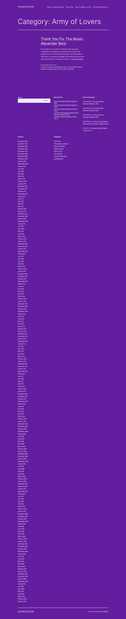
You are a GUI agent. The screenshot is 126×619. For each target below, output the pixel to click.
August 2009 (22, 434)
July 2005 (21, 556)
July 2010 (21, 406)
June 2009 (21, 439)
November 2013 (23, 306)
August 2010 (21, 403)
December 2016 (22, 213)
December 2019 (22, 156)
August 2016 (21, 223)
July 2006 (21, 526)
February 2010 (22, 418)
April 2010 (21, 413)
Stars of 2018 (58, 153)
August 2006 (22, 524)
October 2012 (22, 338)
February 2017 (22, 208)
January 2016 (22, 241)
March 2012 (21, 356)
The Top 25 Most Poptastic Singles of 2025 (65, 102)
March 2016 (21, 236)
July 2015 (21, 256)
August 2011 (21, 373)
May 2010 (21, 411)
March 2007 (21, 506)
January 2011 (22, 391)
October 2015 (22, 248)
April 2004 (21, 594)
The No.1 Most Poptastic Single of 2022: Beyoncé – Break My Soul (66, 113)
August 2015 (21, 253)
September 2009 (23, 431)
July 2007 (21, 496)
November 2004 (23, 576)
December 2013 (22, 303)
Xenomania (71, 69)
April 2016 (21, 233)
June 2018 (21, 171)
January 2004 (22, 601)
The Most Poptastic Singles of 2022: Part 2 (65, 117)
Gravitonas (79, 67)
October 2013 (22, 308)
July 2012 (21, 346)
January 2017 (22, 211)
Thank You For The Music (60, 69)
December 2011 (22, 363)
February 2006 (22, 538)
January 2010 (22, 421)
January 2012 (22, 361)
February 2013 (22, 329)
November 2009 (23, 426)
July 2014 (21, 286)
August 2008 (22, 464)
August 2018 (21, 166)
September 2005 (23, 551)
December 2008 (23, 454)
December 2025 (23, 141)
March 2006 (21, 536)
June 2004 (21, 589)
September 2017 (23, 193)
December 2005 (23, 544)
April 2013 (21, 323)
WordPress (104, 611)
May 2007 (21, 501)
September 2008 (23, 461)
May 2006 (21, 531)
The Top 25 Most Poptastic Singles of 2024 (65, 106)
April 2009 (21, 443)
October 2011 (22, 369)
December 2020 (23, 153)
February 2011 (22, 388)
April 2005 (21, 564)
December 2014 (23, 274)
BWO (74, 67)
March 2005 (21, 566)
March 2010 (21, 416)
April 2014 (21, 293)
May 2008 (21, 471)
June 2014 (21, 288)
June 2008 (21, 468)
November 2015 (23, 246)
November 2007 (23, 486)
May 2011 (21, 381)
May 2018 (21, 173)
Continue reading (77, 59)
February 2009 (22, 449)
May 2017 (21, 203)
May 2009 (21, 441)
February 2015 (22, 268)
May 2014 (21, 291)
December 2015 (22, 243)
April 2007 (21, 504)
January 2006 (22, 541)
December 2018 (22, 158)
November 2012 (23, 336)
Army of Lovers (67, 67)
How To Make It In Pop (83, 7)
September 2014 (23, 281)
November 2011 (22, 366)
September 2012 (23, 341)
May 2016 (21, 231)
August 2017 (21, 196)
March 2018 (21, 178)
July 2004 (21, 586)
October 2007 (22, 489)
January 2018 (22, 183)
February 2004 (22, 599)
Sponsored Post (59, 148)
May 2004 (21, 591)
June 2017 (21, 201)
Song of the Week (59, 146)
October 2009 (22, 428)
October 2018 (22, 161)
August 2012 (21, 343)
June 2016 (21, 228)
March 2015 (21, 266)
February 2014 (22, 298)
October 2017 (22, 191)
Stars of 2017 (58, 151)
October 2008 (22, 458)
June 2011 (21, 378)
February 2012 (22, 358)
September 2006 (23, 521)
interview (43, 69)
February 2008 (22, 479)
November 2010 (23, 396)
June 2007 (21, 498)
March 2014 (21, 296)
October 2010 (22, 399)
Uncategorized (58, 158)
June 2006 (21, 529)
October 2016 (22, 218)
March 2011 (21, 386)
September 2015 (23, 251)
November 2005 (23, 546)
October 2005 (22, 549)
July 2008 (21, 466)
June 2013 (21, 318)
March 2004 (21, 596)
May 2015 (21, 261)
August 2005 (22, 554)
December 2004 (23, 574)
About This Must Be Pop (55, 7)
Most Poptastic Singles (61, 143)
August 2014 (22, 283)
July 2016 (21, 226)
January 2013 (22, 331)
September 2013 (23, 311)
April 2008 (21, 474)
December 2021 (22, 151)
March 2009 (21, 446)
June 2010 (21, 409)
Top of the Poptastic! (60, 156)
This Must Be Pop (26, 7)
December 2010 (22, 394)
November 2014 (23, 276)
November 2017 (23, 188)
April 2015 (21, 263)
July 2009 (21, 436)
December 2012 (22, 333)
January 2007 (22, 511)
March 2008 (21, 476)
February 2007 (22, 509)
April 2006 (21, 534)
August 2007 (22, 494)
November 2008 (23, 456)
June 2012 (21, 348)
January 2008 (22, 481)
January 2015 (22, 271)
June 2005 (21, 559)
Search (20, 97)
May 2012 (21, 351)
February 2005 (22, 569)
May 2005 (21, 561)
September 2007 (23, 491)
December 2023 (23, 146)
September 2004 (23, 581)
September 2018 (23, 163)
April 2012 (21, 354)
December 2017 (22, 186)
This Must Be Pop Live (100, 7)
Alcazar (52, 67)
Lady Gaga (49, 69)
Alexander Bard (58, 67)
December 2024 (23, 143)
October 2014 (22, 278)
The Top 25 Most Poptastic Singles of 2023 (65, 109)
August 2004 (22, 584)
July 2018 (21, 168)
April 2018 (21, 176)
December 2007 (23, 483)
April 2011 (21, 384)
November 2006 (23, 516)
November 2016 (23, 216)
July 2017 (21, 198)
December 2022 (23, 148)
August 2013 (21, 314)
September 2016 (23, 221)
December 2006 (23, 514)
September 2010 (23, 401)
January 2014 (22, 301)
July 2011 (20, 376)
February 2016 (22, 238)
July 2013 (21, 316)
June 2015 (21, 258)
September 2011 (23, 371)
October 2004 (22, 579)
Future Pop (69, 7)
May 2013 (21, 321)
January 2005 (22, 571)
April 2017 (21, 206)
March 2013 (21, 326)
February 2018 (22, 181)
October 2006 (22, 519)
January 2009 (22, 451)
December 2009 (23, 424)
